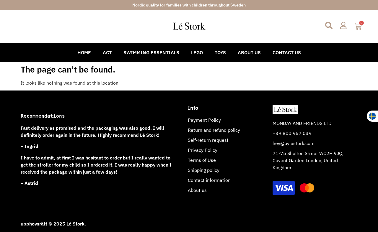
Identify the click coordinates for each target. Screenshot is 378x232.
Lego (197, 52)
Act (107, 52)
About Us (249, 52)
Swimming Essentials (151, 52)
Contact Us (287, 52)
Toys (220, 52)
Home (84, 52)
